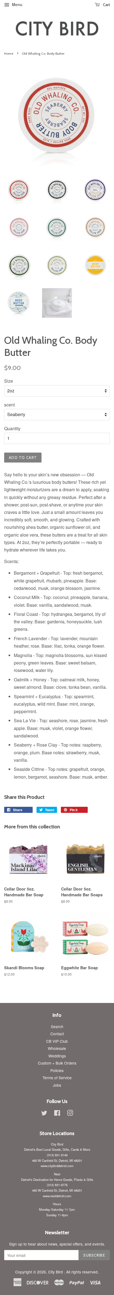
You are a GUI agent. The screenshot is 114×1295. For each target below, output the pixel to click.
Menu (16, 4)
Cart (106, 4)
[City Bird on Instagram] (70, 1114)
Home (8, 53)
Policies (57, 1070)
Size (8, 381)
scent (9, 404)
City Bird (56, 1272)
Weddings (57, 1055)
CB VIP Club (57, 1041)
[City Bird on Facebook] (57, 1114)
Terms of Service (57, 1077)
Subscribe (94, 1255)
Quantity (12, 428)
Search (57, 1026)
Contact (57, 1033)
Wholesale (57, 1048)
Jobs (57, 1085)
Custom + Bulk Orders (57, 1063)
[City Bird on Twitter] (44, 1114)
